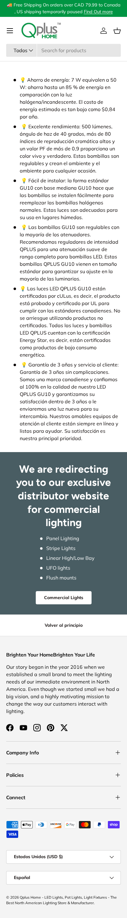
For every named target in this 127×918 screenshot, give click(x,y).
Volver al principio (64, 625)
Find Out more (98, 11)
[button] (117, 30)
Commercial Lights (63, 597)
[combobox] (63, 50)
